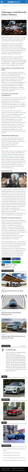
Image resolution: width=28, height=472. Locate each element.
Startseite (3, 5)
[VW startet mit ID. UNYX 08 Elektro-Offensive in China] (14, 302)
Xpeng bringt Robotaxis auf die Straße (11, 455)
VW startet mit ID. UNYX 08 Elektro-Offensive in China (11, 313)
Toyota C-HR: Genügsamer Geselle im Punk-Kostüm (14, 457)
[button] (6, 259)
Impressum (14, 468)
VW (13, 267)
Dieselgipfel (21, 114)
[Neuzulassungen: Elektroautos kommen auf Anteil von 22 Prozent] (14, 325)
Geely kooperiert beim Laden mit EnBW (12, 291)
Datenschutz (21, 468)
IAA (11, 264)
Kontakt (14, 470)
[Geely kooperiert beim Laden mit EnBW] (14, 280)
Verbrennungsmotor (6, 267)
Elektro (3, 10)
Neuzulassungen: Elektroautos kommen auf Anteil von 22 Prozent (13, 337)
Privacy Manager (21, 470)
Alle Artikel (23, 345)
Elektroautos (11, 156)
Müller (15, 264)
